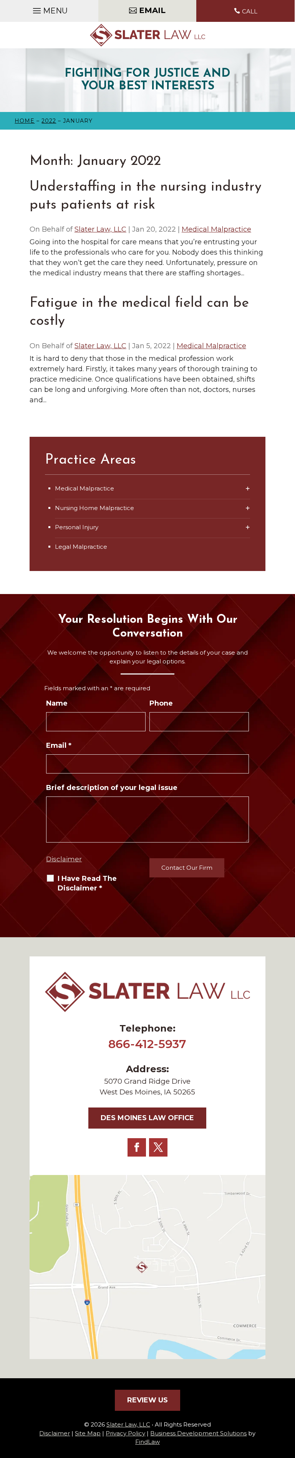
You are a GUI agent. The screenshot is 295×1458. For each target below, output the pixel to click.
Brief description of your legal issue (111, 787)
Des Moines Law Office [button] (147, 1118)
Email (58, 745)
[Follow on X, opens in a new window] (158, 1147)
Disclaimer (64, 859)
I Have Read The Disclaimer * (87, 883)
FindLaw (147, 1441)
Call (249, 11)
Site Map (88, 1433)
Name (57, 703)
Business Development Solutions (198, 1433)
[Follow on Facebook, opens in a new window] (137, 1147)
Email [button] (152, 10)
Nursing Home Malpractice (94, 508)
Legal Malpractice (81, 546)
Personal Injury (76, 527)
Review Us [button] (147, 1400)
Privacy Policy (125, 1433)
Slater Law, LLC (100, 229)
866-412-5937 (147, 1044)
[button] (49, 9)
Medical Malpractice (216, 229)
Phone (161, 703)
